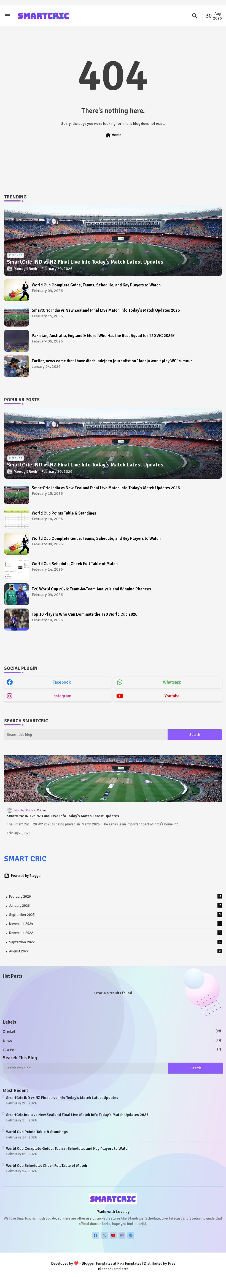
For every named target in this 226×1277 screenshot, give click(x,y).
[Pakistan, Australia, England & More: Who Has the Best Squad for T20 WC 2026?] (16, 341)
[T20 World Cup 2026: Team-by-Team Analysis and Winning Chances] (16, 594)
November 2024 (114, 924)
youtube (172, 696)
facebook (62, 682)
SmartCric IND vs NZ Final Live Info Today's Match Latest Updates (63, 816)
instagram (61, 696)
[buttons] (95, 1235)
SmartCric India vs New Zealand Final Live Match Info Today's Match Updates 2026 (106, 310)
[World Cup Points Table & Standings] (16, 518)
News (112, 1040)
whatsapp (172, 682)
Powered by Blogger (26, 876)
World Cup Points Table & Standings (64, 513)
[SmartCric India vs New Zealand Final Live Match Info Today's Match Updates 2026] (16, 316)
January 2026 (115, 905)
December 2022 (114, 933)
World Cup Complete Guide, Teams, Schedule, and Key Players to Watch (96, 285)
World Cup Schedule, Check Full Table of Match (75, 563)
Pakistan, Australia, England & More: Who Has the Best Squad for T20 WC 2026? (103, 335)
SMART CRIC (25, 858)
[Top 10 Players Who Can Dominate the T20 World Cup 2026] (16, 620)
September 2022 (114, 942)
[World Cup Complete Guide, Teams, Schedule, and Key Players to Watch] (16, 290)
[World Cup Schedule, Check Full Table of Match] (16, 569)
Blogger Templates (97, 1263)
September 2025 (114, 915)
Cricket (112, 1031)
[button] (194, 15)
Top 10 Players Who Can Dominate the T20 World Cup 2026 (84, 614)
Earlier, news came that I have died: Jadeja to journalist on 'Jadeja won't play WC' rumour (112, 360)
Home (113, 135)
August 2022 (114, 951)
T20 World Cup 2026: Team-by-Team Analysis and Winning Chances (91, 589)
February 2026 (115, 896)
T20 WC (112, 1049)
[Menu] (7, 15)
